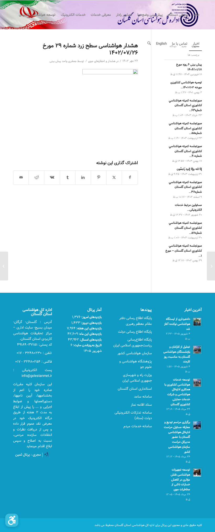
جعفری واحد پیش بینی (63, 61)
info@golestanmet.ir (37, 376)
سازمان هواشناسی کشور (134, 353)
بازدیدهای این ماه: (90, 333)
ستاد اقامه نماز (141, 405)
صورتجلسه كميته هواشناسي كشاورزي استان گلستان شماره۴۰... (185, 151)
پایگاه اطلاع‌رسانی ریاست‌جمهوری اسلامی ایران (132, 342)
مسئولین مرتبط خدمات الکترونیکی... (188, 207)
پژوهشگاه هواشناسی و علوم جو (135, 364)
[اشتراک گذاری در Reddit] (36, 177)
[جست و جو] (149, 43)
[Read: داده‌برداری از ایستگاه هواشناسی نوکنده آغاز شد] (197, 322)
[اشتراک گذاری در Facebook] (129, 177)
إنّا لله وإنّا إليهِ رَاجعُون (189, 168)
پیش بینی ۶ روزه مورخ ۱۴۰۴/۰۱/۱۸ (189, 67)
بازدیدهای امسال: (90, 339)
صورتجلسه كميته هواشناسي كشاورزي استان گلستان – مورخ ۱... (183, 250)
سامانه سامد (143, 396)
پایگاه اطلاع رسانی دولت (135, 332)
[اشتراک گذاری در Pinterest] (98, 177)
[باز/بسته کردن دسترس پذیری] (11, 520)
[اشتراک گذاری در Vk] (52, 177)
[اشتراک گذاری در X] (114, 177)
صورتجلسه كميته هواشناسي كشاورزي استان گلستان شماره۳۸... (185, 187)
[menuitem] (196, 14)
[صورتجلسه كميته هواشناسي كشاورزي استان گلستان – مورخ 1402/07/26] (211, 266)
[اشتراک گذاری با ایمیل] (21, 177)
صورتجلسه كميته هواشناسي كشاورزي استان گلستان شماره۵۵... (185, 128)
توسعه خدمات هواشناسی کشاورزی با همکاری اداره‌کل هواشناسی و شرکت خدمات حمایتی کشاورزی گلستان (177, 392)
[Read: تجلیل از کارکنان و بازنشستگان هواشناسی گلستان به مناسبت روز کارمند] (197, 349)
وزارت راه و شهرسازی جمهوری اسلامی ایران (137, 377)
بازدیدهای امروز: (91, 317)
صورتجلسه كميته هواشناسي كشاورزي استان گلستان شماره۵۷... (185, 227)
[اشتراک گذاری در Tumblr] (67, 177)
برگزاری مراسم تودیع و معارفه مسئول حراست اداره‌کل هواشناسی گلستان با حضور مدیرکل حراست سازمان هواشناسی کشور (177, 437)
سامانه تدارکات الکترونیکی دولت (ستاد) (133, 415)
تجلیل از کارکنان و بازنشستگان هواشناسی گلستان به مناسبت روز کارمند (176, 354)
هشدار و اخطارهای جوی (101, 61)
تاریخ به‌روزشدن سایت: (87, 345)
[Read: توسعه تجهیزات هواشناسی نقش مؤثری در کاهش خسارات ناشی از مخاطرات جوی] (197, 472)
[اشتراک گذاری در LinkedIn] (83, 177)
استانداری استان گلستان (135, 389)
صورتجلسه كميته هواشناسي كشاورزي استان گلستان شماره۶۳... (185, 105)
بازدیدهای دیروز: (91, 322)
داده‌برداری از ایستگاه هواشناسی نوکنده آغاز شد (177, 323)
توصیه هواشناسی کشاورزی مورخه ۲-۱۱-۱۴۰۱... (186, 85)
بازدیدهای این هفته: (89, 328)
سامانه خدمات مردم (137, 426)
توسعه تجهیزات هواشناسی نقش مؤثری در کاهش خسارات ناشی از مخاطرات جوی (180, 479)
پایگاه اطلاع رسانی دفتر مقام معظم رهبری (135, 320)
